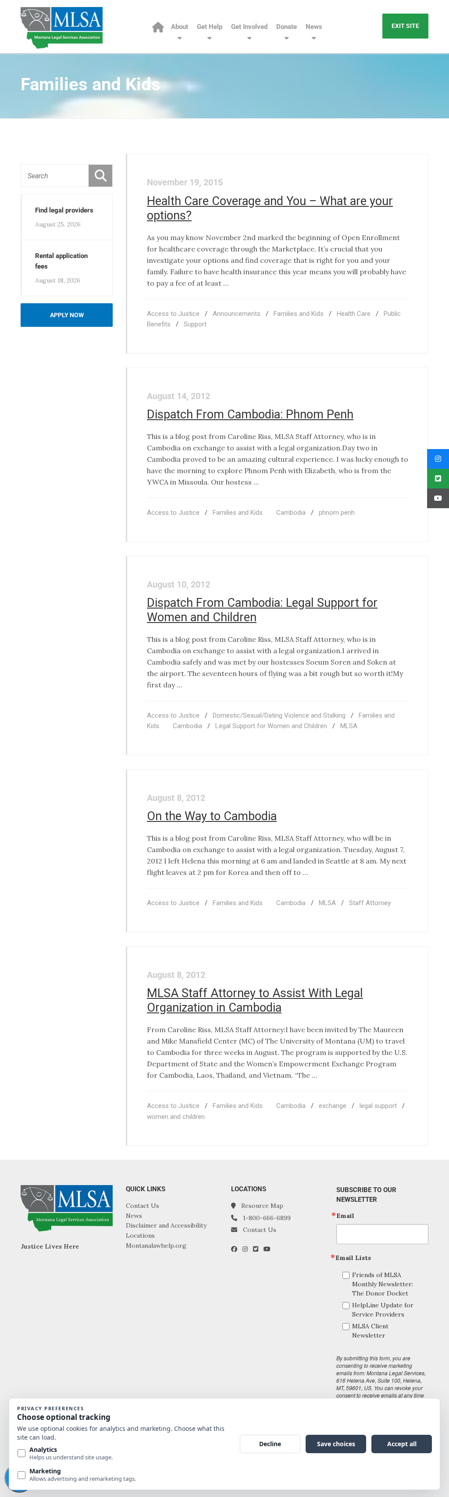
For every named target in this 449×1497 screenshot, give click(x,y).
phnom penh (337, 513)
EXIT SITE (405, 25)
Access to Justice (173, 314)
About (179, 27)
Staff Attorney (370, 903)
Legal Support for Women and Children (271, 726)
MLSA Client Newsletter (370, 1330)
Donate (286, 27)
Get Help (209, 27)
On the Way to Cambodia (212, 816)
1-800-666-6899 (267, 1218)
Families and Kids (299, 314)
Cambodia (291, 513)
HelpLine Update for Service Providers (382, 1309)
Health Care (354, 314)
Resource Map (262, 1206)
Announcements (236, 314)
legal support (378, 1106)
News (314, 27)
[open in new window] (236, 1249)
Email (345, 1216)
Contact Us (142, 1206)
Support (195, 324)
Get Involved (249, 27)
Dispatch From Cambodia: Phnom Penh (250, 414)
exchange (332, 1106)
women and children (176, 1117)
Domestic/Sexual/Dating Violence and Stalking (279, 715)
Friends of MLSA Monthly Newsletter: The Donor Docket (382, 1284)
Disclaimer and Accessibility (166, 1225)
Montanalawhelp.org (156, 1245)
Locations (140, 1235)
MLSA (348, 726)
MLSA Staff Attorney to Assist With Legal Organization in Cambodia (255, 1000)
